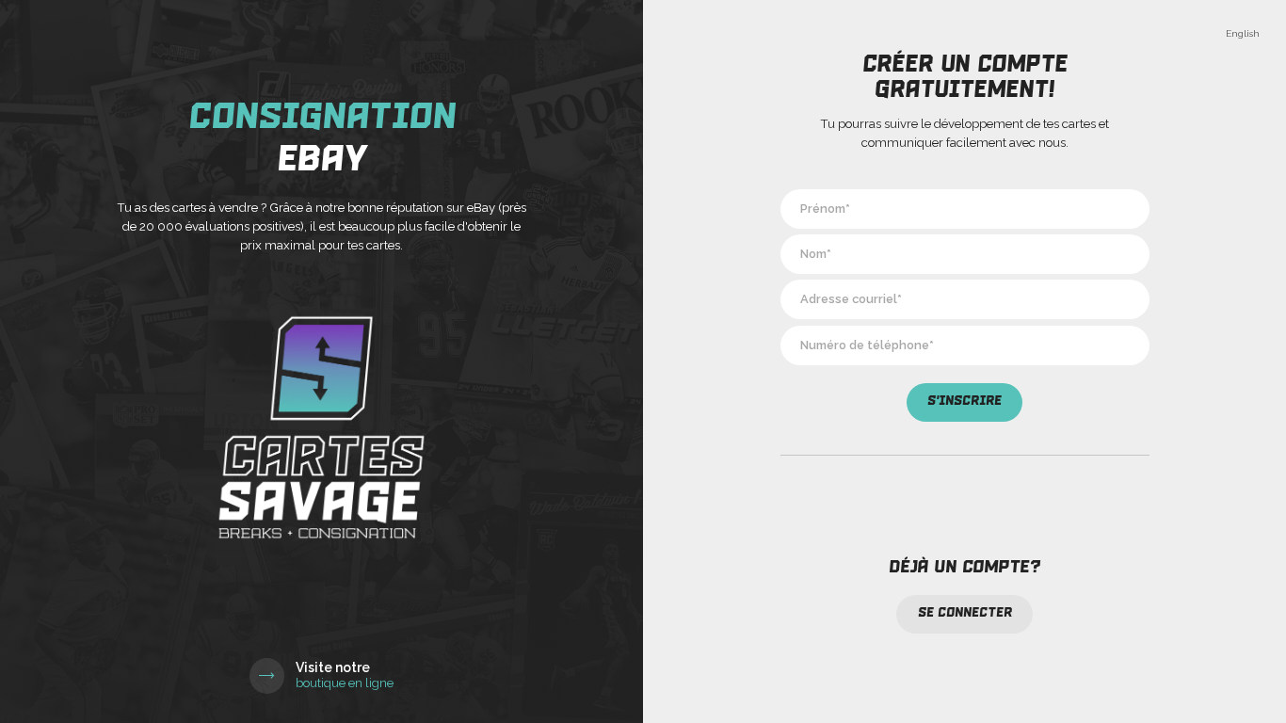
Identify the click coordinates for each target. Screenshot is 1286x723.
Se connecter (965, 612)
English (1243, 33)
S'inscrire (964, 401)
